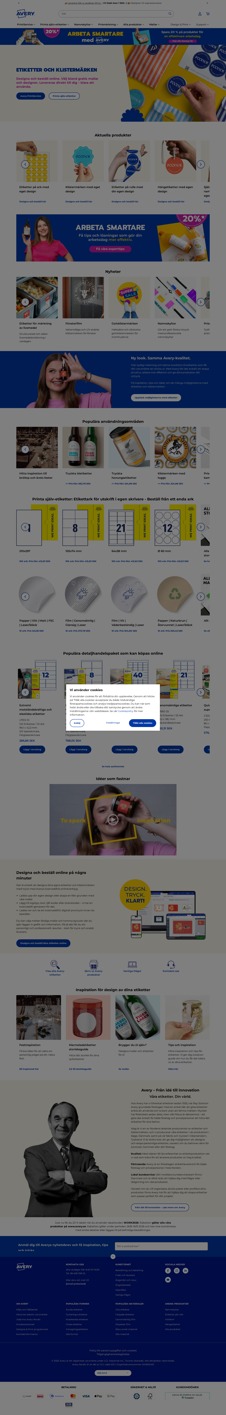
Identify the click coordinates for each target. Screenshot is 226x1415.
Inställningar (113, 722)
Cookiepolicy (125, 711)
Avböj (77, 723)
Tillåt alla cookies (142, 723)
